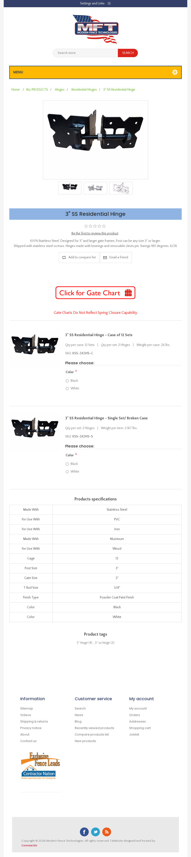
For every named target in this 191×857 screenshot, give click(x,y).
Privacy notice (30, 728)
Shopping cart (140, 728)
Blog (78, 721)
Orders (134, 715)
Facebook (84, 831)
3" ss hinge (102, 643)
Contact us (28, 741)
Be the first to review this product (95, 233)
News (79, 715)
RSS (106, 831)
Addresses (137, 721)
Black (74, 381)
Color (70, 372)
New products (85, 741)
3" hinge (82, 643)
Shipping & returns (34, 721)
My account (138, 708)
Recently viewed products (94, 728)
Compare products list (92, 734)
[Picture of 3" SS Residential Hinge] (95, 139)
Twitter (95, 831)
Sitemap (26, 708)
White (75, 388)
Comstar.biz (29, 845)
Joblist (134, 734)
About (24, 734)
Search (80, 708)
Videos (25, 715)
